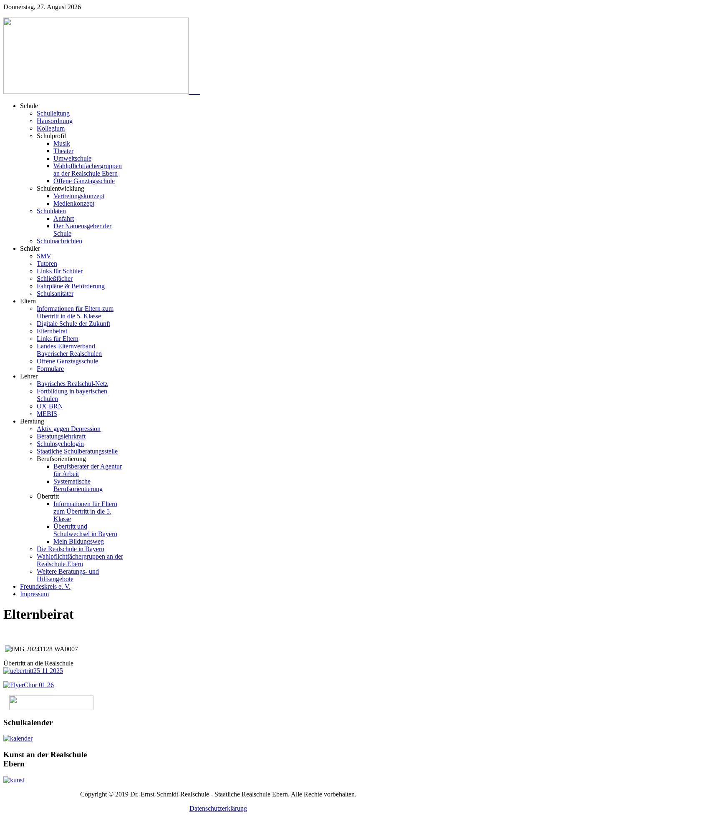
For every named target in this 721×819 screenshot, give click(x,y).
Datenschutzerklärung (218, 808)
